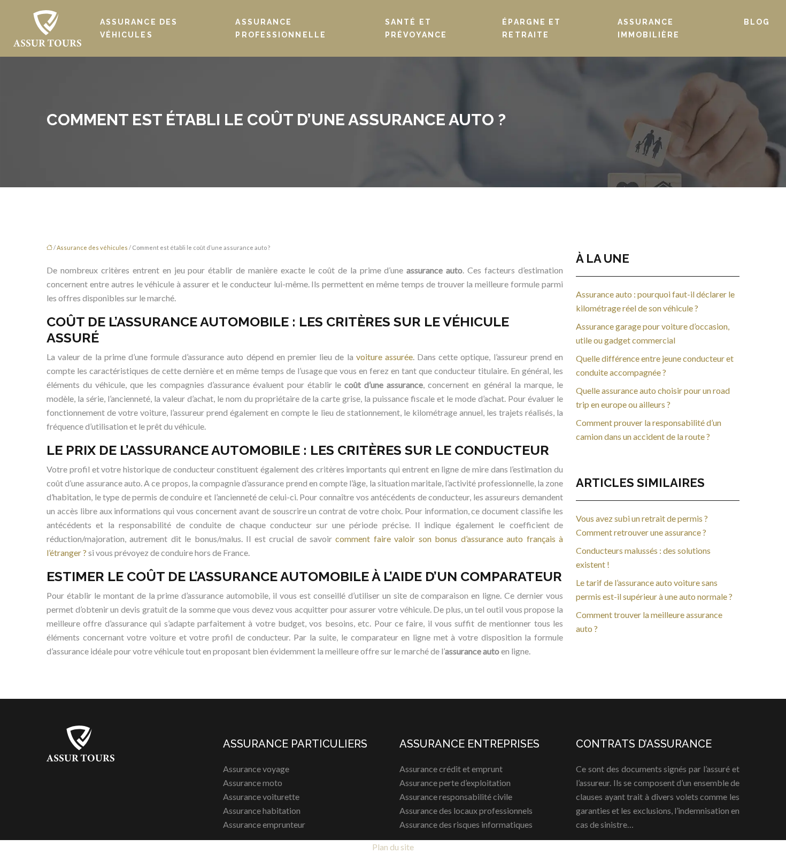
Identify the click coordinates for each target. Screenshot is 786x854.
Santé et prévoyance (416, 28)
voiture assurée (384, 357)
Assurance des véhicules (139, 28)
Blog (757, 22)
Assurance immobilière (649, 28)
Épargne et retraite (531, 28)
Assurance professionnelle (280, 28)
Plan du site (393, 847)
